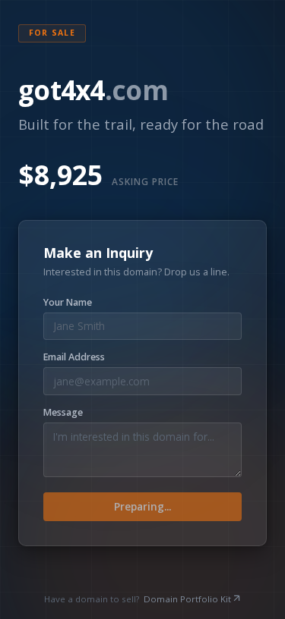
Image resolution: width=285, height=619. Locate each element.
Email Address (74, 357)
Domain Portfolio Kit (187, 599)
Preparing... (142, 506)
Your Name (67, 302)
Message (63, 412)
